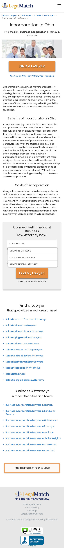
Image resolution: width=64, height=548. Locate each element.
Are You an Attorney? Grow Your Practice (32, 76)
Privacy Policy (32, 507)
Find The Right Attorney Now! (32, 468)
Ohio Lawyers (25, 15)
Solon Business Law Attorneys (22, 343)
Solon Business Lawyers (44, 15)
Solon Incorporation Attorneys (22, 367)
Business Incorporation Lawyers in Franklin (29, 404)
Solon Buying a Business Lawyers (23, 337)
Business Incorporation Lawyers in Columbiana (31, 420)
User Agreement (32, 504)
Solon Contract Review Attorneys (24, 355)
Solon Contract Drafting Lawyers (24, 349)
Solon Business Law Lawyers (21, 325)
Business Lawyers (9, 15)
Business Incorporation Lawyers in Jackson (29, 432)
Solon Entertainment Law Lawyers (24, 361)
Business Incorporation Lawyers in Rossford (30, 450)
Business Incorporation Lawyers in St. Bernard (31, 444)
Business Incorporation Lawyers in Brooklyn (29, 426)
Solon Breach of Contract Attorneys (25, 319)
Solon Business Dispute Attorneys (24, 331)
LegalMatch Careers (32, 513)
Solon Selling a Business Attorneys (24, 380)
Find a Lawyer (32, 66)
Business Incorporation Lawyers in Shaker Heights (33, 438)
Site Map (32, 510)
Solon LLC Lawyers (15, 373)
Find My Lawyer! (32, 273)
